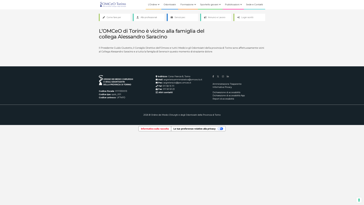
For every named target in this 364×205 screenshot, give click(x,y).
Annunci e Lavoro (216, 17)
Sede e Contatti (254, 4)
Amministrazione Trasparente (227, 84)
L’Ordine (152, 4)
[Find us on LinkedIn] (228, 76)
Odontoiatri (170, 4)
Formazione (187, 4)
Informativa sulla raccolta (155, 128)
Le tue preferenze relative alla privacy (194, 128)
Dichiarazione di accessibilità (226, 92)
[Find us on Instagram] (223, 76)
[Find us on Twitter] (218, 76)
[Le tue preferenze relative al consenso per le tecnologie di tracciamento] (359, 200)
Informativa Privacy (222, 87)
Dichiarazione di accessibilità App (229, 95)
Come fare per (114, 17)
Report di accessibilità (223, 99)
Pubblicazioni (232, 4)
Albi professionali (149, 17)
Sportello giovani (209, 4)
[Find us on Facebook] (213, 76)
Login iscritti (247, 17)
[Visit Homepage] (113, 5)
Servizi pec (180, 17)
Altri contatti (165, 92)
